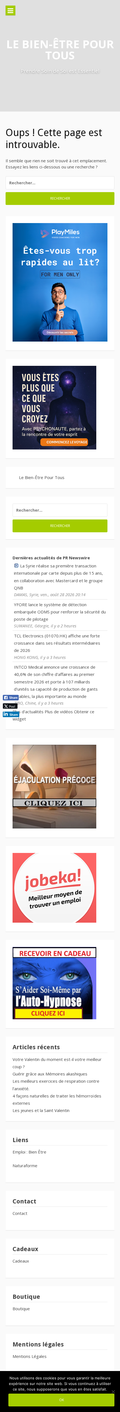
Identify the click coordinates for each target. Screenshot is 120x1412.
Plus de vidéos (59, 711)
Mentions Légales (30, 1356)
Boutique (21, 1308)
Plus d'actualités (28, 711)
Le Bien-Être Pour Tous (60, 49)
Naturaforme (26, 1165)
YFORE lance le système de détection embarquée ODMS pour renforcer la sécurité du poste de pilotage (60, 612)
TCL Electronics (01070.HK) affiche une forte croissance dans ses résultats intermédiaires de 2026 (57, 643)
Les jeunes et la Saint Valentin (41, 1110)
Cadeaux (21, 1261)
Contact (20, 1213)
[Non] (113, 1391)
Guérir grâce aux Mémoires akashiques (50, 1074)
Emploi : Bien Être (29, 1152)
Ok (61, 1400)
